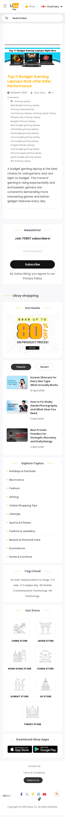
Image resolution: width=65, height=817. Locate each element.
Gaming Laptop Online (44, 113)
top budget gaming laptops (25, 133)
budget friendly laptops (22, 145)
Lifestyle (14, 514)
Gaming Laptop (22, 101)
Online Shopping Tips (23, 505)
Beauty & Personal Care (24, 540)
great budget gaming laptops (26, 156)
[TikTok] (39, 798)
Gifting (14, 497)
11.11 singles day (29, 585)
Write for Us (33, 780)
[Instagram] (38, 794)
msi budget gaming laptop (24, 141)
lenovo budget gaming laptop (26, 153)
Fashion (14, 488)
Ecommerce (17, 548)
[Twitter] (27, 794)
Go (6, 18)
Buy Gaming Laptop (20, 160)
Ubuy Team (39, 92)
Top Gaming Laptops (21, 113)
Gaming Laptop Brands (22, 109)
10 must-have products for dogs (29, 580)
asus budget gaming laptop (25, 137)
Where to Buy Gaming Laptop (25, 117)
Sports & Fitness (20, 522)
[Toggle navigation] (5, 6)
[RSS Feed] (57, 794)
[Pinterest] (33, 794)
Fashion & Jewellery (22, 531)
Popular (21, 366)
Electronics (16, 480)
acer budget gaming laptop (25, 149)
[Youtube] (44, 794)
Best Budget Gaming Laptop (25, 105)
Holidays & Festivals (22, 471)
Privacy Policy (32, 278)
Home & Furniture (20, 557)
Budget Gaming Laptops (23, 121)
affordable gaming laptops (24, 129)
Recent (44, 366)
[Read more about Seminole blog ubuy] (14, 6)
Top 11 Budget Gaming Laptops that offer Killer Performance (29, 81)
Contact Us (34, 766)
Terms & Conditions (34, 772)
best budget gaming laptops (25, 125)
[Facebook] (21, 794)
